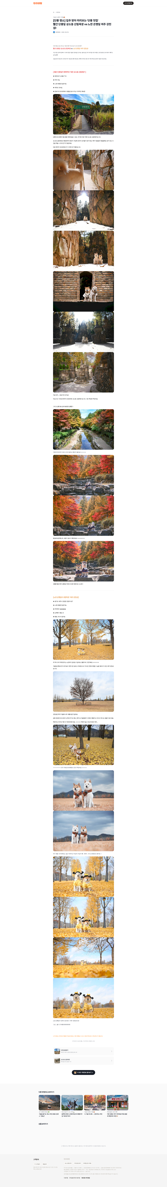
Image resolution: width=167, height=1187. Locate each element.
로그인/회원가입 (128, 3)
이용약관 (66, 1178)
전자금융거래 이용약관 (74, 1178)
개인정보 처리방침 (85, 1178)
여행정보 (58, 12)
